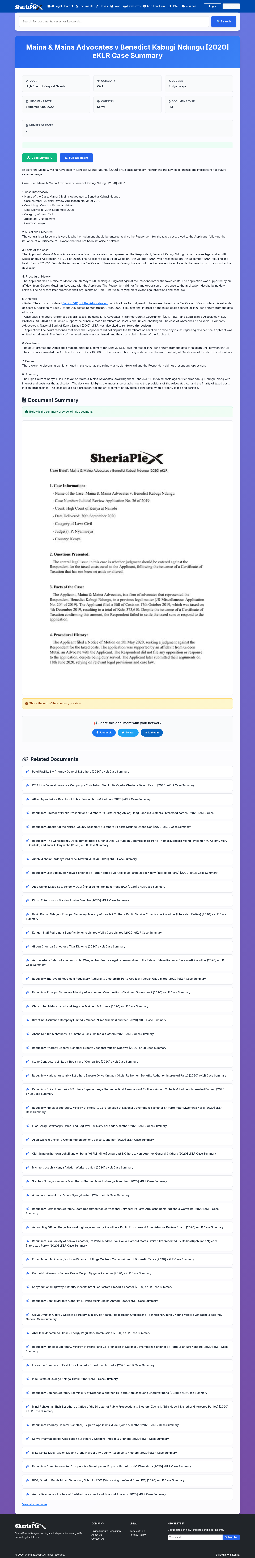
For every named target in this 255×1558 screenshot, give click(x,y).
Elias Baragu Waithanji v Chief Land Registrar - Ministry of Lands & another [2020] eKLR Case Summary (99, 1126)
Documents (86, 6)
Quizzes (190, 6)
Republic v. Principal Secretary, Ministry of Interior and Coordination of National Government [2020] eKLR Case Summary (110, 992)
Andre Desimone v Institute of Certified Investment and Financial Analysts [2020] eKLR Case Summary (98, 1494)
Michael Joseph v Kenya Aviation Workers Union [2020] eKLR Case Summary (82, 1167)
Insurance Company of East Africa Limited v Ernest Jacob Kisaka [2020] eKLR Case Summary (93, 1365)
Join (231, 6)
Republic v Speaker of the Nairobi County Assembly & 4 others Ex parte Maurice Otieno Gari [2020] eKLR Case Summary (111, 827)
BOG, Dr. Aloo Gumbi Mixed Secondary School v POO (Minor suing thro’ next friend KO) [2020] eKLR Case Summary (107, 1480)
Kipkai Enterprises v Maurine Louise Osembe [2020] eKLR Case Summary (80, 900)
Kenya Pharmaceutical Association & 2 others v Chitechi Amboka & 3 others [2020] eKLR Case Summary (100, 1438)
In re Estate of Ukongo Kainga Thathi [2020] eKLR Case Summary (74, 1379)
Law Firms (134, 6)
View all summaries (34, 1504)
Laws (117, 6)
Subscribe (231, 1537)
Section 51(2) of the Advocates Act (85, 303)
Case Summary (42, 157)
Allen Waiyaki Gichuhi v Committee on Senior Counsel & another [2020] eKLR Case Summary (92, 1139)
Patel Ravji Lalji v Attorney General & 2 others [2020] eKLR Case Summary (80, 771)
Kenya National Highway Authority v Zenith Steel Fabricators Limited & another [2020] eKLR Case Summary (101, 1287)
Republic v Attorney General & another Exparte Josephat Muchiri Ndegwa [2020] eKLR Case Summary (98, 1048)
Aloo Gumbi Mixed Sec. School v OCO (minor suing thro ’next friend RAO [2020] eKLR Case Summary (98, 886)
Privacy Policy (138, 1534)
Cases (104, 6)
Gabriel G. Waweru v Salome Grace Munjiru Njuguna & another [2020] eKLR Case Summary (91, 1273)
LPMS (175, 6)
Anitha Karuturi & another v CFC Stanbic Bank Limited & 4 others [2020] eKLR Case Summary (92, 1034)
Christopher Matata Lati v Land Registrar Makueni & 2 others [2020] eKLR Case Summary (89, 1006)
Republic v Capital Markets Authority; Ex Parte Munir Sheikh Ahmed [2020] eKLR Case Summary (94, 1301)
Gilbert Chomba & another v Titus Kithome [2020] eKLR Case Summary (78, 946)
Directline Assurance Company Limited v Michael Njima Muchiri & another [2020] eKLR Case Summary (98, 1020)
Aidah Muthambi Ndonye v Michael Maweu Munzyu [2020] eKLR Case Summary (84, 859)
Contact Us (97, 1538)
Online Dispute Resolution (106, 1530)
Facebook (105, 732)
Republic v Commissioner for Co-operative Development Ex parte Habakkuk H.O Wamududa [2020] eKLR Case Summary (111, 1466)
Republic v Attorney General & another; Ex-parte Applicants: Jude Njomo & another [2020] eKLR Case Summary (105, 1425)
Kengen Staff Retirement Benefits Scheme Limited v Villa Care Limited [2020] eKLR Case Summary (96, 932)
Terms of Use (137, 1530)
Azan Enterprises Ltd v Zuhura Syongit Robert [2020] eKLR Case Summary (80, 1195)
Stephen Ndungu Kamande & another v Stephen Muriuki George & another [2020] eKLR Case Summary (99, 1181)
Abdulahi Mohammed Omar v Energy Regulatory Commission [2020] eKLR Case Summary (90, 1333)
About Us (96, 1534)
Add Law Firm (156, 6)
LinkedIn (153, 732)
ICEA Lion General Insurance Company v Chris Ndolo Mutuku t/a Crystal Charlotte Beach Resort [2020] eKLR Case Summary (113, 785)
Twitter (130, 732)
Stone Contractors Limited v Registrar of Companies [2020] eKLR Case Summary (84, 1061)
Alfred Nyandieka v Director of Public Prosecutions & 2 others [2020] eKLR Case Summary (91, 799)
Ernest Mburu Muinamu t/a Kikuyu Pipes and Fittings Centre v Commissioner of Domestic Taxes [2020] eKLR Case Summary (112, 1259)
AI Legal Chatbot (62, 6)
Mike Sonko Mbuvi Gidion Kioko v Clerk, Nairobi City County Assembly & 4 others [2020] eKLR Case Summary (104, 1452)
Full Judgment (78, 157)
